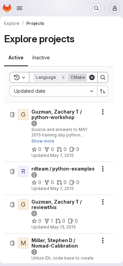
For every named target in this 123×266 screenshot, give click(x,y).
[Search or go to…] (96, 8)
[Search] (102, 77)
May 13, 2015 (63, 227)
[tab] (16, 57)
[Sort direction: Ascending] (102, 91)
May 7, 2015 (62, 155)
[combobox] (53, 91)
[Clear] (92, 77)
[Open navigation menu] (19, 8)
